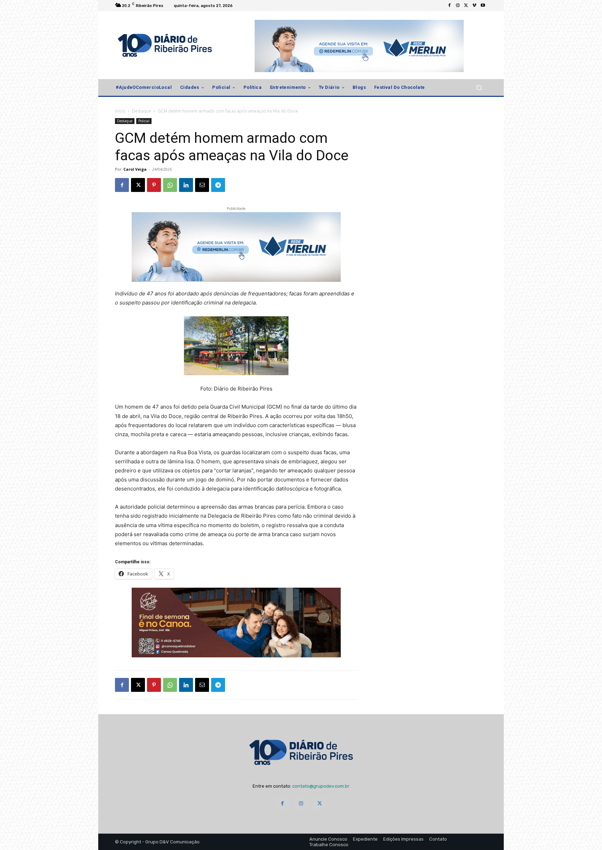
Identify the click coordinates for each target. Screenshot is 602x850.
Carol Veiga (135, 169)
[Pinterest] (154, 185)
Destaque (141, 111)
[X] (466, 5)
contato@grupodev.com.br (320, 786)
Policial (143, 120)
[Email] (202, 185)
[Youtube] (483, 5)
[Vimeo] (474, 5)
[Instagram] (458, 5)
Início (120, 111)
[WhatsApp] (170, 185)
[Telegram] (218, 185)
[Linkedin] (186, 185)
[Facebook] (449, 5)
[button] (479, 87)
